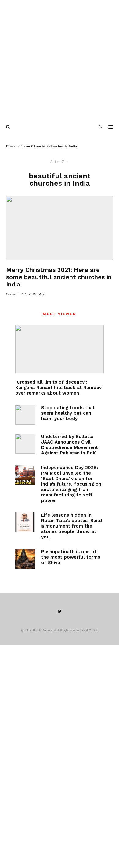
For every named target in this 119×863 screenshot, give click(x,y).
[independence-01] (25, 475)
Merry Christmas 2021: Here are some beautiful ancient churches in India (59, 277)
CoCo (11, 294)
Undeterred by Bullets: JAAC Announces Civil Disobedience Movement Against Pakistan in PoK (69, 445)
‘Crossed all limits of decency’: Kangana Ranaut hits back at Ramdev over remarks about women (58, 387)
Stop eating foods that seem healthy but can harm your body (68, 413)
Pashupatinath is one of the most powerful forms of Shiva (70, 557)
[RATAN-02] (25, 522)
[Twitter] (59, 611)
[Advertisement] (59, 59)
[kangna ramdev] (59, 349)
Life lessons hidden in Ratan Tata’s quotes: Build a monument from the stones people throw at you (71, 526)
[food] (25, 415)
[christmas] (59, 228)
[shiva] (25, 559)
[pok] (25, 444)
